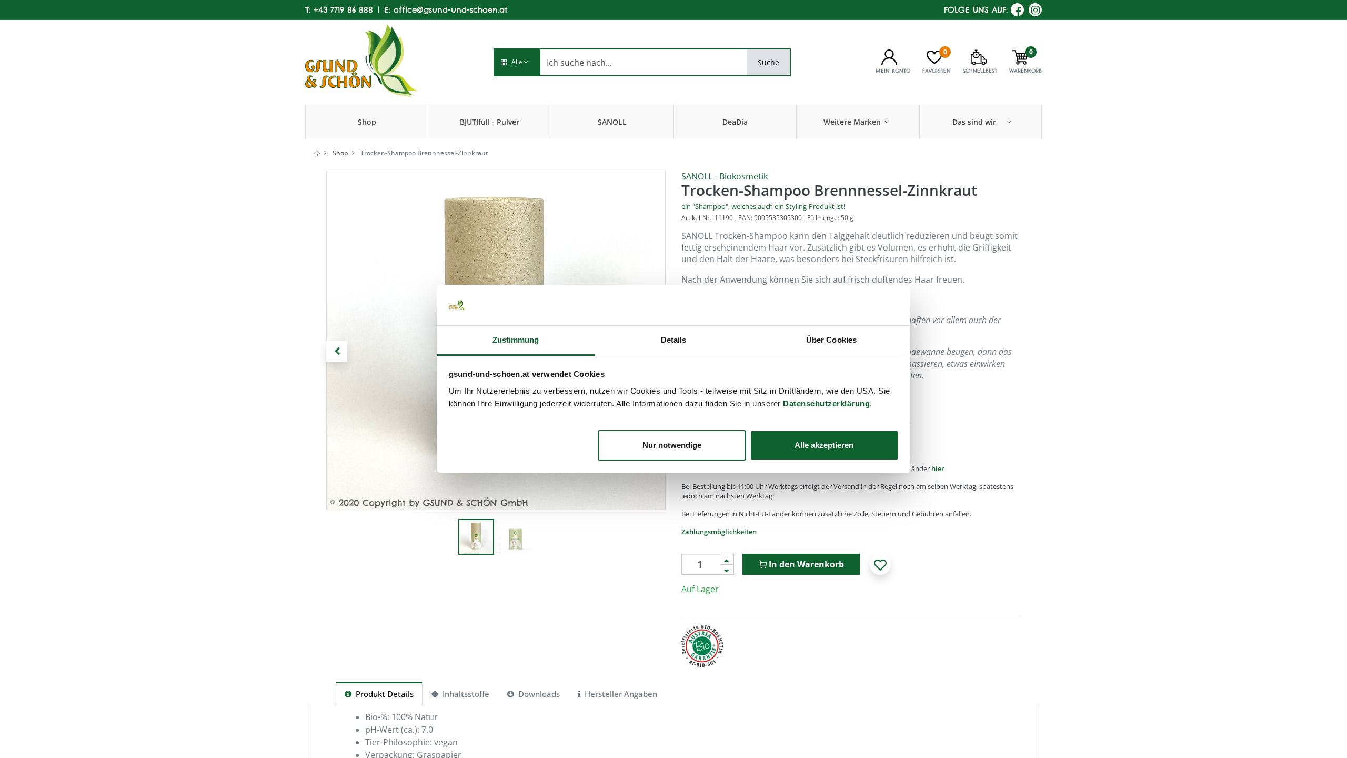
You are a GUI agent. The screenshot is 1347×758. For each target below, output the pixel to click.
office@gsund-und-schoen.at (450, 10)
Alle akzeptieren (824, 445)
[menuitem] (367, 121)
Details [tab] (674, 339)
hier (937, 468)
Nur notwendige (671, 445)
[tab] (379, 694)
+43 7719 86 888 (343, 10)
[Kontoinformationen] (889, 56)
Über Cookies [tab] (831, 339)
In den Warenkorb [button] (805, 564)
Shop (340, 152)
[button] (517, 62)
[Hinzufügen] (726, 559)
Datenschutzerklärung (826, 403)
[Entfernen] (726, 569)
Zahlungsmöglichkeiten (719, 531)
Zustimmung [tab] (515, 339)
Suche (768, 62)
